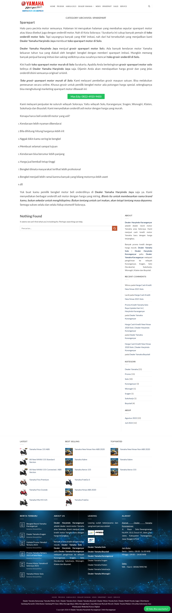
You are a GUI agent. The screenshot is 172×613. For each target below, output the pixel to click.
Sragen (128, 393)
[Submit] (114, 228)
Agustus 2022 (131, 418)
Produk (60, 6)
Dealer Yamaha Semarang (33, 601)
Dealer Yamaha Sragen (36, 534)
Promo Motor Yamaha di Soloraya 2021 (37, 564)
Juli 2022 (129, 423)
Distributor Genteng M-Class (47, 604)
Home (52, 6)
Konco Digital (94, 607)
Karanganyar (130, 384)
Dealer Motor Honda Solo (107, 601)
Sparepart (107, 6)
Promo (128, 374)
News (98, 6)
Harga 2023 (71, 6)
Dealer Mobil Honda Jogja (129, 601)
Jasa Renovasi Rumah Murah (102, 604)
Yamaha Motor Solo (35, 574)
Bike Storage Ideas (67, 604)
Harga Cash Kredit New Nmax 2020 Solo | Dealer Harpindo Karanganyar (138, 327)
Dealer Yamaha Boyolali (140, 354)
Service (123, 6)
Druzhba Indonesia (139, 604)
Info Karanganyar (109, 610)
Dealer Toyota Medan (122, 604)
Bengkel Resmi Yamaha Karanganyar (36, 524)
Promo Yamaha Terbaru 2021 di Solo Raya (36, 554)
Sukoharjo (129, 398)
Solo (127, 379)
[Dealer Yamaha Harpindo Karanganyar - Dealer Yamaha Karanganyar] (33, 6)
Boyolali (128, 403)
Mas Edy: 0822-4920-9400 (86, 96)
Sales (115, 6)
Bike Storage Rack (82, 604)
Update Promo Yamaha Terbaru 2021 (36, 543)
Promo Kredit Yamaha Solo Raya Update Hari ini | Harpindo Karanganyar (136, 308)
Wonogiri (129, 388)
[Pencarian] (149, 6)
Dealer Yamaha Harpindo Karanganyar (86, 610)
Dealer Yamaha (85, 6)
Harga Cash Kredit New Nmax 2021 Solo (138, 287)
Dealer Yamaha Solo (72, 544)
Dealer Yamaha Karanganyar (134, 317)
